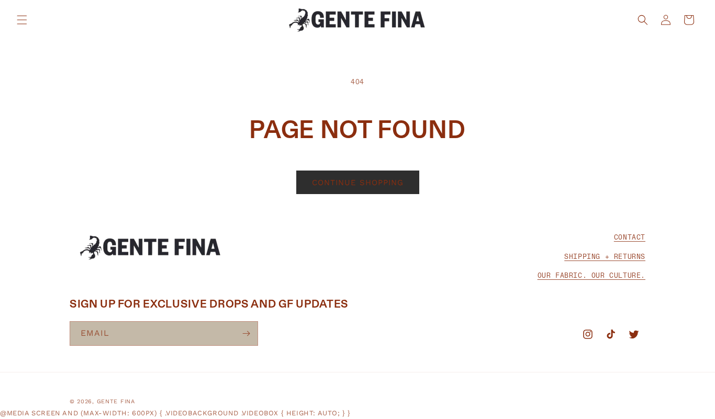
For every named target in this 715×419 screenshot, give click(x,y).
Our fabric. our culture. (591, 274)
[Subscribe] (246, 333)
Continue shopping (358, 182)
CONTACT (629, 237)
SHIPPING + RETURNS (604, 256)
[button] (21, 19)
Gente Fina (116, 401)
